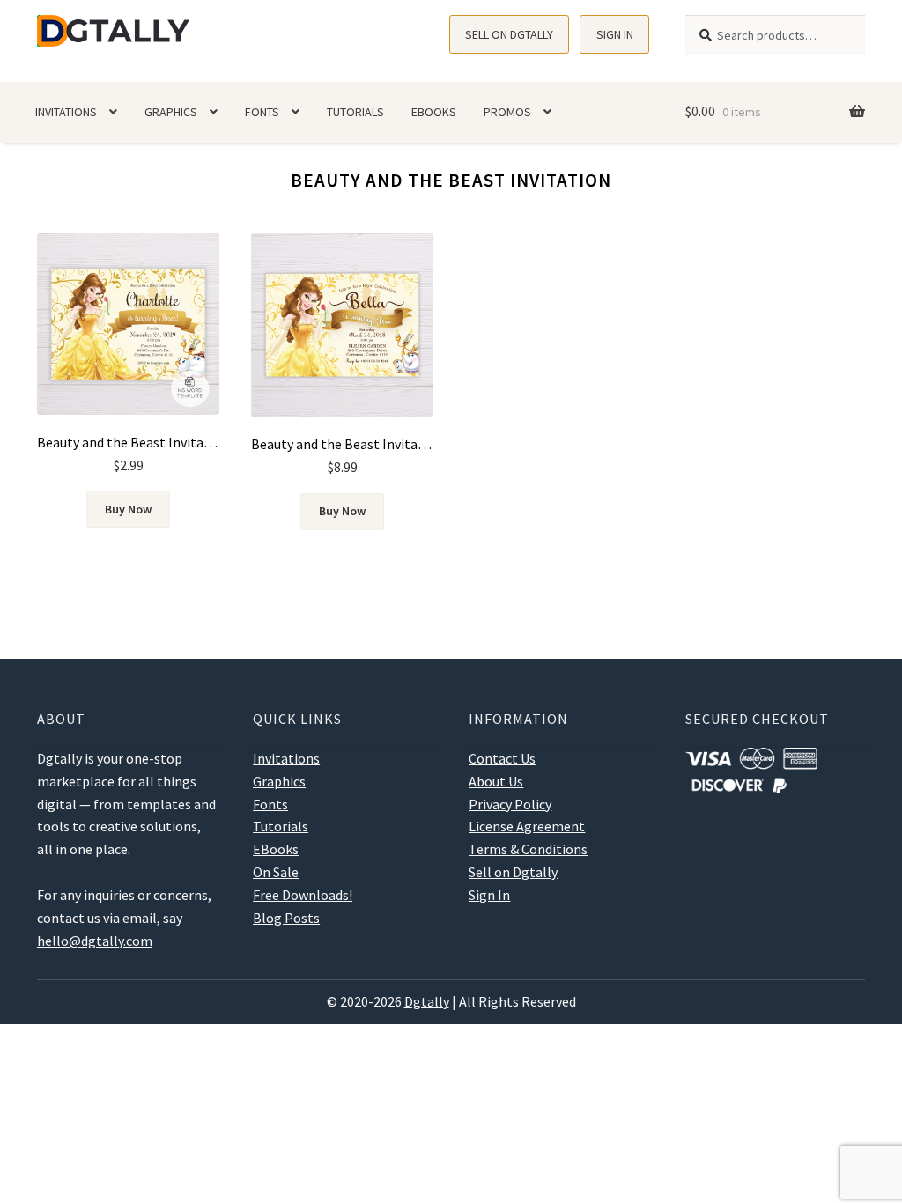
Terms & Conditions (528, 849)
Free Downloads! (302, 895)
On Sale (276, 872)
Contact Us (502, 758)
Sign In (614, 34)
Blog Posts (286, 917)
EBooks (433, 112)
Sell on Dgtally (509, 34)
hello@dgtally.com (94, 940)
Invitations (66, 112)
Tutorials (355, 112)
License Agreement (527, 826)
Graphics (170, 112)
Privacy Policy (510, 804)
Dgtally (426, 1001)
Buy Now (128, 509)
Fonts (262, 112)
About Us (496, 781)
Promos (507, 112)
